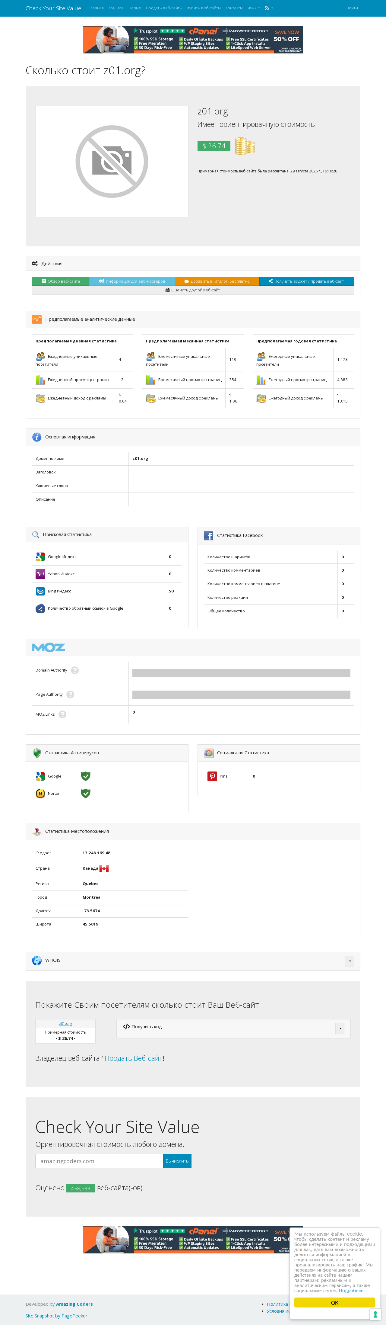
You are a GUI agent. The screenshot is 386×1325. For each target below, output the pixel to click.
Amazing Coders (74, 1304)
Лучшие (116, 8)
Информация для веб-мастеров (134, 281)
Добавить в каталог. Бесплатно (219, 281)
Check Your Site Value (53, 8)
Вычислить (177, 1161)
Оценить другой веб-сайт (194, 290)
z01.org (65, 1023)
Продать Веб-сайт (134, 1058)
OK (334, 1302)
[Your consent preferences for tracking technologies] (375, 1314)
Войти (352, 8)
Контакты (234, 8)
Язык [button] (252, 8)
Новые (134, 8)
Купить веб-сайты (204, 8)
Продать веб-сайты (164, 8)
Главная (96, 8)
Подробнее (351, 1290)
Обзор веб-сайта (63, 281)
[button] (268, 8)
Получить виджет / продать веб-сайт (308, 281)
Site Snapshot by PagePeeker (56, 1316)
